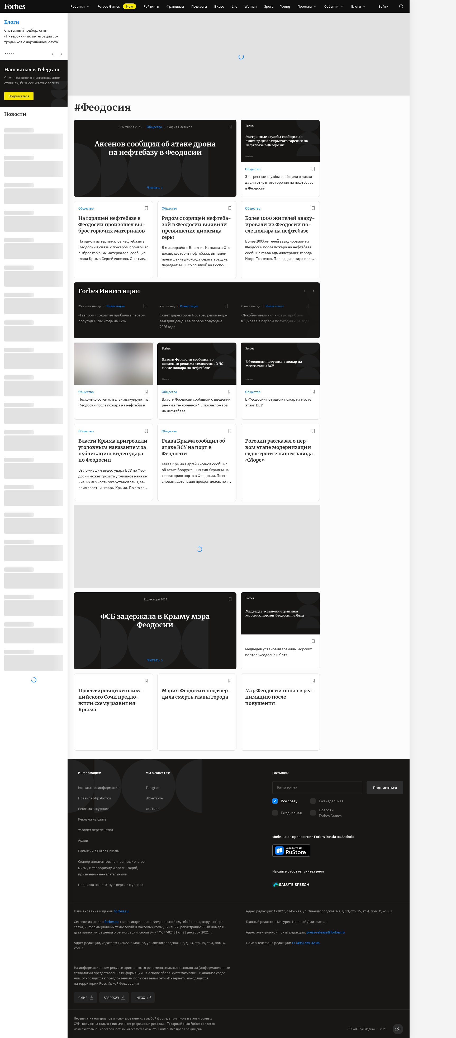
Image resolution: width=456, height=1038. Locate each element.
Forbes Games (115, 6)
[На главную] (14, 6)
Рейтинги (151, 6)
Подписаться (385, 787)
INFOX (140, 997)
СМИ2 (82, 997)
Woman (251, 6)
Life (234, 6)
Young (285, 6)
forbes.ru (121, 911)
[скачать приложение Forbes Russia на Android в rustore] (291, 850)
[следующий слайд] (313, 291)
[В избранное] (230, 126)
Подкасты (199, 6)
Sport (268, 6)
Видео (219, 6)
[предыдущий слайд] (305, 291)
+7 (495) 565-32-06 (306, 942)
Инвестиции (115, 306)
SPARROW (111, 997)
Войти (383, 6)
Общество (154, 127)
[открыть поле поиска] (401, 6)
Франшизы (175, 6)
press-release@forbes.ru (326, 932)
